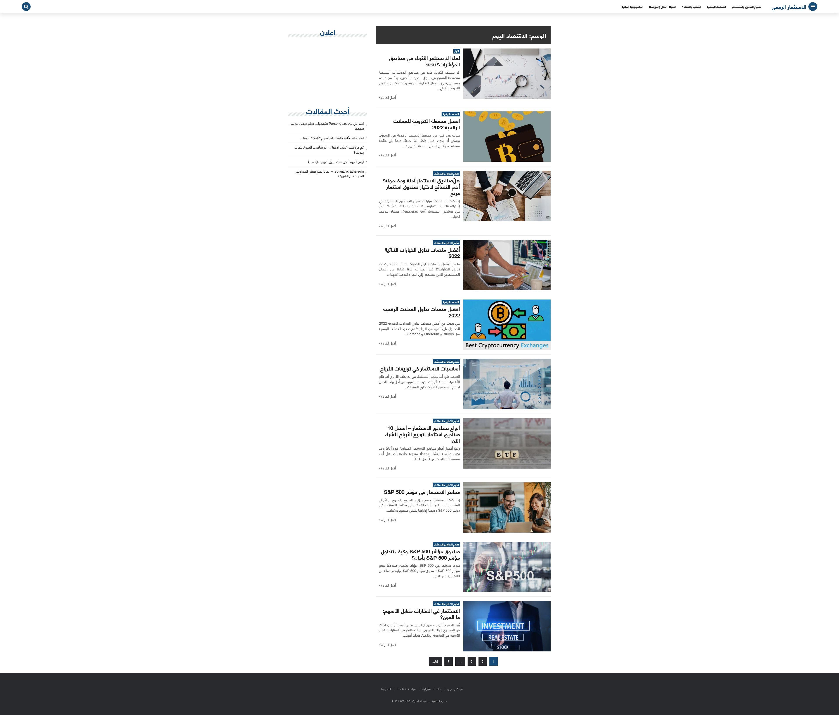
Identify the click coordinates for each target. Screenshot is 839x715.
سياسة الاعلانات (406, 688)
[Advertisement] (327, 72)
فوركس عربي (455, 688)
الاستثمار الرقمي (789, 6)
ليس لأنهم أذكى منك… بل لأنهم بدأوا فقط (336, 161)
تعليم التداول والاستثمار (746, 6)
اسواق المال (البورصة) (662, 6)
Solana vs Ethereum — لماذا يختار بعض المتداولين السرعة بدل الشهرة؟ (329, 174)
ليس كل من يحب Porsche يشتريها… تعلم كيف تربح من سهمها (327, 126)
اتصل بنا (386, 688)
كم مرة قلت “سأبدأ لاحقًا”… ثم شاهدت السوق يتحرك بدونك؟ (329, 150)
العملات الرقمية (716, 6)
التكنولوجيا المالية (632, 6)
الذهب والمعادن (691, 6)
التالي (435, 661)
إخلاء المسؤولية (431, 688)
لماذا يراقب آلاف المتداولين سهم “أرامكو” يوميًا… (332, 138)
